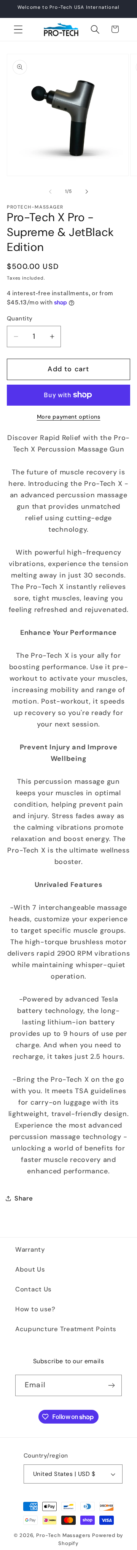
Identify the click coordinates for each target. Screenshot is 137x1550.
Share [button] (23, 1198)
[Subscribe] (111, 1385)
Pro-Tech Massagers (63, 1535)
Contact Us (33, 1289)
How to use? (35, 1309)
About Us (30, 1269)
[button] (18, 29)
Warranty (30, 1249)
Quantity (20, 318)
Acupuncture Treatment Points (65, 1329)
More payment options (68, 416)
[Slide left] (50, 191)
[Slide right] (86, 191)
